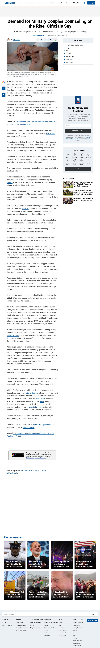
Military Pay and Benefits (51, 622)
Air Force (61, 628)
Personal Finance (21, 625)
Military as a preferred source (36, 458)
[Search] (84, 3)
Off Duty (75, 630)
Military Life (76, 3)
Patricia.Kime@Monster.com (43, 425)
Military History (77, 645)
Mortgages (30, 3)
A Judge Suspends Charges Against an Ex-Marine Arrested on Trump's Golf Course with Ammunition (83, 192)
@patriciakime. (28, 427)
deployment (50, 133)
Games (75, 633)
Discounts (47, 635)
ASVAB (32, 625)
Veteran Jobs (76, 625)
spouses (25, 208)
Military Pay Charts (21, 630)
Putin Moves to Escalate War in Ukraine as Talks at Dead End (83, 199)
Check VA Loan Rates (8, 625)
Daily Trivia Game (78, 640)
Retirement (47, 633)
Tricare (46, 630)
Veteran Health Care (49, 628)
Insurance (22, 3)
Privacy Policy (74, 138)
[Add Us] (3, 82)
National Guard (31, 393)
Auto (74, 635)
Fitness (75, 638)
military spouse (13, 335)
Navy (42, 401)
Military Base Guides (78, 622)
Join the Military (49, 3)
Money (39, 3)
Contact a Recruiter (35, 622)
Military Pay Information (22, 628)
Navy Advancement (35, 628)
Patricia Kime (16, 40)
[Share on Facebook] (38, 39)
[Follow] (3, 88)
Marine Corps (62, 630)
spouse (9, 182)
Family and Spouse (38, 35)
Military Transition (78, 628)
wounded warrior (35, 407)
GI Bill (46, 625)
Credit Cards (19, 622)
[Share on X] (41, 39)
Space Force (62, 635)
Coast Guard (40, 399)
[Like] (3, 95)
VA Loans (4, 622)
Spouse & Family (77, 643)
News (67, 3)
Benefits (60, 3)
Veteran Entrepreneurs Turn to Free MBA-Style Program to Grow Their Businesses (83, 184)
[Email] (45, 39)
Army (60, 622)
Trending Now (68, 178)
